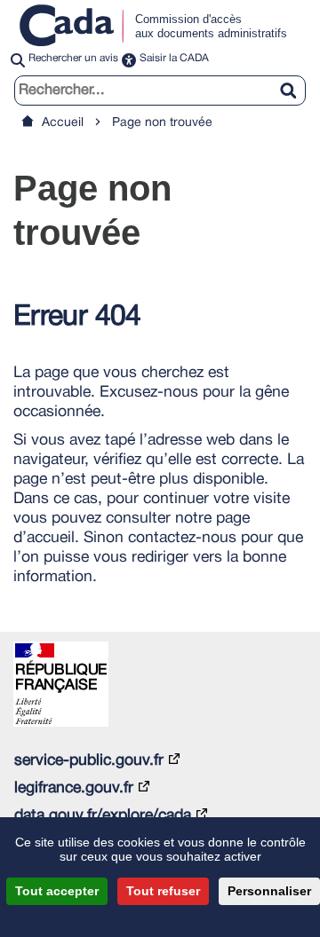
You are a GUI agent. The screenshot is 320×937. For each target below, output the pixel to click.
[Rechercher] (295, 80)
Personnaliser (269, 891)
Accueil (63, 123)
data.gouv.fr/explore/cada (102, 815)
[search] (160, 90)
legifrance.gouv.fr (73, 788)
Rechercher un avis (73, 58)
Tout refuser (163, 891)
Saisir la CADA (174, 58)
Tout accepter (57, 891)
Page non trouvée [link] (162, 123)
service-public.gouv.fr (89, 760)
